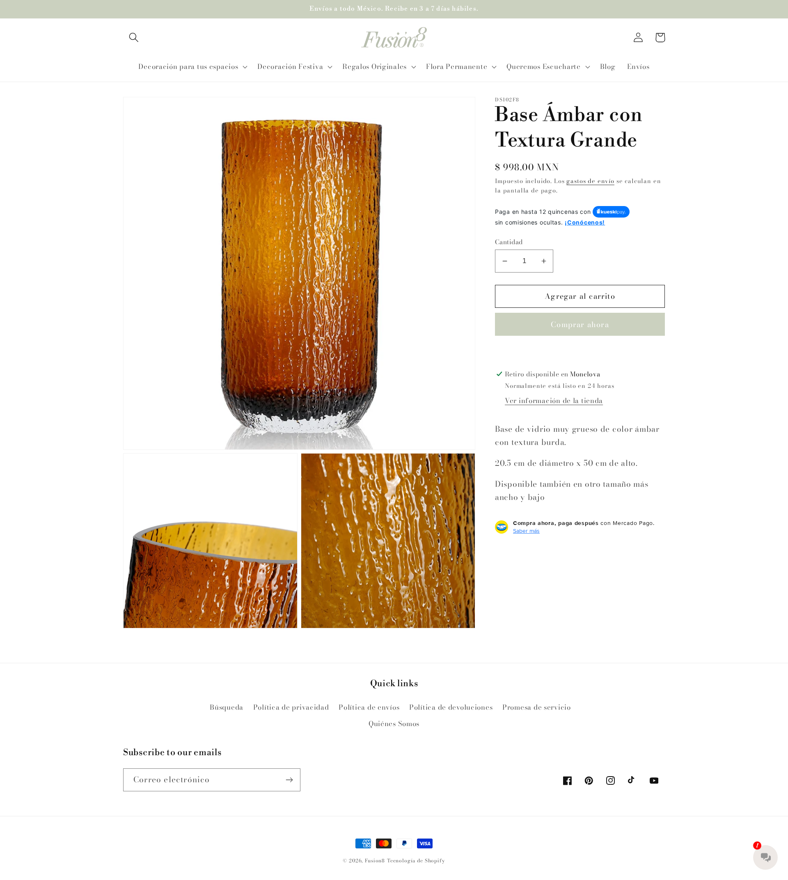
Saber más (526, 531)
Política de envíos (369, 707)
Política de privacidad (291, 707)
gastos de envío (590, 181)
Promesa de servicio (536, 707)
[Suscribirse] (289, 779)
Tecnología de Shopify (416, 860)
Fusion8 (375, 860)
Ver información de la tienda (554, 400)
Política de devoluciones (450, 707)
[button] (134, 37)
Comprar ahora (580, 324)
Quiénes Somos (394, 723)
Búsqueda (226, 707)
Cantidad (509, 241)
